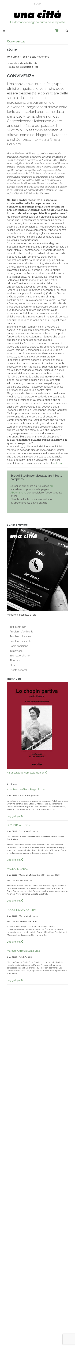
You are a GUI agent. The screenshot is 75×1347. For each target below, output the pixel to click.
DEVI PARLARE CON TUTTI (22, 822)
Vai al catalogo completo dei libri (26, 770)
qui (51, 485)
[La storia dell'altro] (37, 724)
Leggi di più (14, 813)
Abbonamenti (18, 492)
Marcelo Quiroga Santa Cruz (23, 948)
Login (38, 4)
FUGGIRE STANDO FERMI (21, 907)
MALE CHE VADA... (17, 866)
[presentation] (4, 724)
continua (57, 463)
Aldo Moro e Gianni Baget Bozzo (26, 787)
